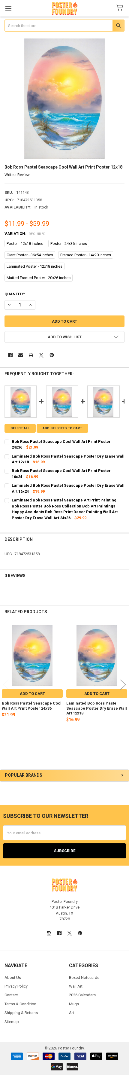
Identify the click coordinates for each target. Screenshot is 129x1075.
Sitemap (11, 1021)
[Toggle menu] (8, 8)
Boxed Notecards (84, 977)
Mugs (74, 1004)
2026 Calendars (82, 995)
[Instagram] (49, 933)
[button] (64, 337)
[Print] (31, 355)
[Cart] (121, 8)
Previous (6, 684)
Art (71, 1012)
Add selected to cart (62, 428)
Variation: (25, 233)
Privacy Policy (16, 986)
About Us (12, 977)
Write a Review (17, 174)
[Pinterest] (51, 355)
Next (123, 684)
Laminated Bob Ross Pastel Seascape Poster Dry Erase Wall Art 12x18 (96, 708)
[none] (64, 98)
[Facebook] (10, 355)
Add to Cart (32, 693)
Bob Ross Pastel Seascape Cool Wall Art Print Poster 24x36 (32, 705)
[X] (41, 355)
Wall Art (75, 986)
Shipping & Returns (21, 1012)
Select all (19, 428)
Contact (11, 995)
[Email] (20, 355)
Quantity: (14, 294)
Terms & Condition (20, 1004)
